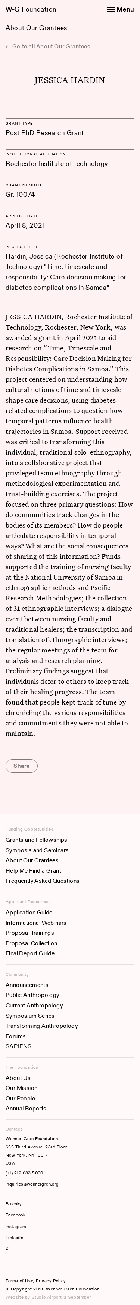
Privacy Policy (50, 1280)
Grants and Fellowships (37, 840)
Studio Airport (47, 1297)
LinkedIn (14, 1237)
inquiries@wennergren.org (32, 1184)
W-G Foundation (31, 9)
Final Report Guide (30, 953)
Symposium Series (30, 1015)
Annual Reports (26, 1108)
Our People (20, 1098)
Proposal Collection (31, 943)
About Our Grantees (36, 27)
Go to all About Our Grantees (50, 46)
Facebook (15, 1215)
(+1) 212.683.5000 (24, 1173)
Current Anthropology (34, 1005)
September (79, 1297)
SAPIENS (19, 1046)
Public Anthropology (32, 995)
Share (21, 765)
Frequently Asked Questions (43, 880)
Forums (16, 1036)
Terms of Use (19, 1280)
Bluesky (36, 1203)
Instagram (16, 1226)
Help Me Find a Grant (33, 870)
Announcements (27, 985)
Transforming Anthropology (42, 1026)
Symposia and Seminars (37, 850)
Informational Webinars (36, 922)
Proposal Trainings (30, 933)
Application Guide (29, 912)
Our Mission (21, 1088)
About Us (18, 1078)
